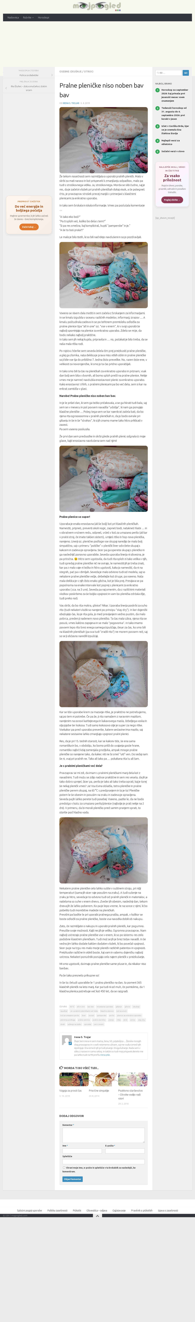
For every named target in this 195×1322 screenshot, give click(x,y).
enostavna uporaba (105, 1007)
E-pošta (110, 1145)
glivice (127, 1007)
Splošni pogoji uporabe (29, 1210)
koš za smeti (122, 1011)
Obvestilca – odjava (97, 1210)
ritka (119, 1020)
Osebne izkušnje (70, 71)
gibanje (119, 1007)
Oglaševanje (119, 1210)
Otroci (88, 71)
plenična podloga (67, 1020)
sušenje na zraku (74, 1024)
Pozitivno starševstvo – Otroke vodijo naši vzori (130, 1094)
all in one (81, 1007)
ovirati (91, 1015)
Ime (65, 1145)
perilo (111, 1015)
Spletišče (67, 1156)
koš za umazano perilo (69, 1015)
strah (62, 1024)
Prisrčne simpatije (99, 1090)
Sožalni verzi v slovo (172, 151)
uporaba (87, 1024)
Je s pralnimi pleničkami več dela (84, 1011)
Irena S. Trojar (71, 103)
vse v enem (98, 1024)
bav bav (91, 1007)
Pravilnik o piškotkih (141, 1210)
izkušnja (136, 1007)
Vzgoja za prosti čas (70, 1090)
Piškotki (77, 1210)
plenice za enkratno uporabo (129, 1015)
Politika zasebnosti (57, 1210)
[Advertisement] (97, 44)
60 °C (72, 1007)
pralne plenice (84, 1020)
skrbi (125, 1020)
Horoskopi (43, 17)
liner (84, 1015)
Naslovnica (13, 17)
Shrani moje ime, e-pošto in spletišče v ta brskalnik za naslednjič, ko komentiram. (99, 1170)
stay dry (141, 1020)
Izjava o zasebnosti (168, 1210)
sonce (132, 1020)
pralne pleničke (99, 1020)
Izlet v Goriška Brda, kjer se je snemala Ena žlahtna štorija (175, 130)
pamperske (101, 1015)
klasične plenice (107, 1011)
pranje (111, 1020)
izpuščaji (63, 1011)
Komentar (68, 1125)
